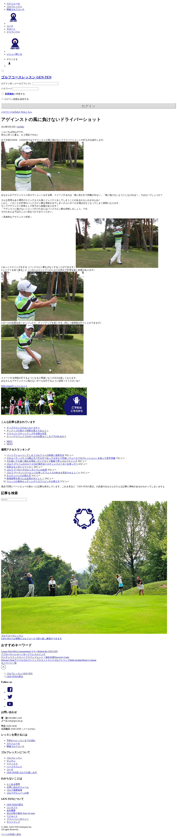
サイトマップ (13, 822)
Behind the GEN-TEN (48, 651)
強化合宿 (49, 657)
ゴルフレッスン (14, 6)
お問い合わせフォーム (18, 787)
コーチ (10, 26)
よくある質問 (13, 784)
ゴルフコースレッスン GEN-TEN (26, 77)
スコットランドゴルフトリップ (54, 660)
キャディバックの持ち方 (19, 475)
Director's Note (7, 660)
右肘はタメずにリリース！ (20, 467)
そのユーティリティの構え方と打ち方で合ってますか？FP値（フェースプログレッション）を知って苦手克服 (61, 458)
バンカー (16, 654)
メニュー (11, 54)
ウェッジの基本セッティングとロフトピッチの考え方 (33, 481)
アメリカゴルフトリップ (26, 660)
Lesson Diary (7, 651)
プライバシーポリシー (18, 819)
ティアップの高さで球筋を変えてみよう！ (28, 430)
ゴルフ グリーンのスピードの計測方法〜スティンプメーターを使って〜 (42, 464)
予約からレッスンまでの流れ (21, 740)
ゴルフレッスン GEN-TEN (19, 673)
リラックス (15, 657)
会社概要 (11, 810)
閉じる (18, 54)
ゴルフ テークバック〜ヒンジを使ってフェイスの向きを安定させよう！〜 (43, 472)
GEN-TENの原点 (15, 676)
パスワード (6, 88)
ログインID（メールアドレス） (16, 83)
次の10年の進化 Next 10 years (21, 813)
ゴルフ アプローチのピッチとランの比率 (27, 470)
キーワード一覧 (9, 663)
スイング (41, 654)
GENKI (20, 127)
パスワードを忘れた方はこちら (16, 112)
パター (24, 654)
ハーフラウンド (29, 657)
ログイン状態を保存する (16, 99)
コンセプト (12, 807)
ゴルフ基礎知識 (14, 790)
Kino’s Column (89, 660)
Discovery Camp (61, 657)
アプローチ (6, 654)
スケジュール (13, 3)
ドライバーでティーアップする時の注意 (26, 433)
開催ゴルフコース (15, 9)
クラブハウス (13, 32)
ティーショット (19, 386)
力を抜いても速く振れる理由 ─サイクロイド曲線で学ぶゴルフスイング (42, 461)
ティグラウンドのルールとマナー (23, 428)
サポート (11, 29)
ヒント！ (41, 657)
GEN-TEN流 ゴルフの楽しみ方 (22, 772)
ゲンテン (5, 657)
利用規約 (9, 94)
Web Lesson (6, 386)
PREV (9, 441)
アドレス (32, 654)
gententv (27, 651)
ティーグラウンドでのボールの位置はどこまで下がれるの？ (36, 436)
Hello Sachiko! (76, 660)
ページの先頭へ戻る (11, 834)
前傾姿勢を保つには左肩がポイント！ (25, 478)
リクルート (12, 816)
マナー (34, 651)
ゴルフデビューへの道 (18, 793)
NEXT (10, 444)
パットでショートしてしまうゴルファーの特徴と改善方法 (35, 455)
